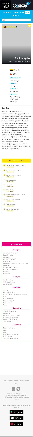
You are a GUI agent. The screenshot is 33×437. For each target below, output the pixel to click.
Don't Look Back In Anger (11, 315)
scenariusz (13, 88)
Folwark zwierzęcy (9, 328)
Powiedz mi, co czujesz (10, 334)
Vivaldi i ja (6, 271)
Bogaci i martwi (8, 255)
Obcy (5, 332)
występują (13, 94)
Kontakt (16, 383)
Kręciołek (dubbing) (9, 259)
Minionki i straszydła (13, 209)
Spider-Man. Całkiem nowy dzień (16, 165)
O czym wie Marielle (9, 267)
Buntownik (9, 190)
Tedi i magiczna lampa (10, 338)
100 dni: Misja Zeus (9, 311)
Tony (5, 305)
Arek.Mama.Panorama (10, 253)
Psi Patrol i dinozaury (13, 170)
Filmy (27, 12)
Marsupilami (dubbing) (10, 317)
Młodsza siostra (8, 299)
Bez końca (6, 313)
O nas (4, 380)
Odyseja (9, 185)
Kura (4, 330)
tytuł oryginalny (15, 78)
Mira (4, 297)
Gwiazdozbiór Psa (9, 282)
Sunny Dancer (7, 284)
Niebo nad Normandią (10, 319)
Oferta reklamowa (24, 380)
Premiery (16, 16)
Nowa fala (6, 265)
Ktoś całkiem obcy (9, 292)
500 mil (5, 290)
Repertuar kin (19, 12)
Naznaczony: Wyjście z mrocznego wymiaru (16, 195)
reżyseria (13, 83)
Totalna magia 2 (8, 321)
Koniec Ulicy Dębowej (13, 199)
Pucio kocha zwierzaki (13, 175)
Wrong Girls (7, 273)
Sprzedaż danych (13, 380)
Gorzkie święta (8, 280)
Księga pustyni (11, 180)
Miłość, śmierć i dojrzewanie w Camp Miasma (16, 294)
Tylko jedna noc (11, 204)
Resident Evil (7, 336)
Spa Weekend (7, 303)
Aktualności (7, 12)
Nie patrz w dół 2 (8, 301)
